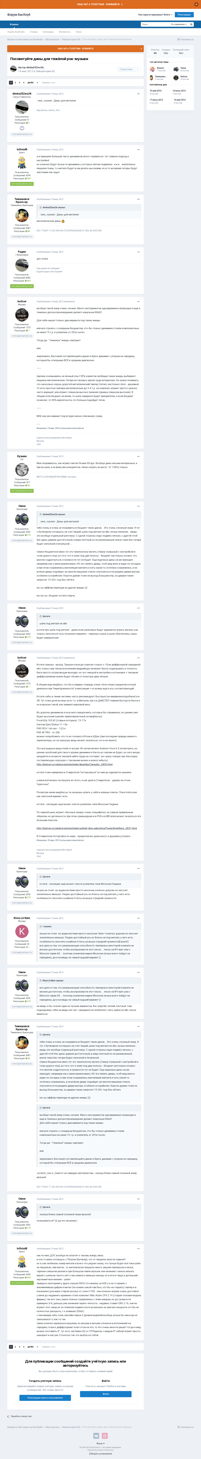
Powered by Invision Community (100, 1450)
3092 (28, 532)
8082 (28, 278)
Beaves (160, 68)
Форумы (14, 24)
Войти (106, 1394)
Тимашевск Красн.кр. (21, 200)
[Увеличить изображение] (63, 220)
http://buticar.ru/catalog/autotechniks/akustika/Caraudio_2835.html (75, 764)
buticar (22, 301)
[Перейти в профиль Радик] (22, 265)
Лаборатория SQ (45, 71)
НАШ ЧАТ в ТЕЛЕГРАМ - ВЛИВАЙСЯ (98, 4)
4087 (28, 228)
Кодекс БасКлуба (16, 32)
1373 (28, 327)
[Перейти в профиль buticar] (22, 314)
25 (28, 944)
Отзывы (34, 32)
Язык (100, 1443)
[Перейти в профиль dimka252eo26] (13, 69)
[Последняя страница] (37, 83)
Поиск (79, 32)
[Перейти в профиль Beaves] (152, 69)
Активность (64, 32)
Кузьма (22, 456)
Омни (22, 506)
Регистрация (184, 15)
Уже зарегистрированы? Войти (154, 15)
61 (28, 120)
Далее (31, 83)
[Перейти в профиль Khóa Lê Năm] (22, 931)
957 (28, 482)
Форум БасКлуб (18, 14)
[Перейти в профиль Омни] (22, 519)
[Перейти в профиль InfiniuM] (22, 162)
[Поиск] (191, 24)
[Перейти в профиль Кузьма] (22, 469)
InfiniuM (22, 149)
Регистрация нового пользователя (45, 1398)
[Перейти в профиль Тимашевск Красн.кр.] (22, 215)
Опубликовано (50, 94)
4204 (28, 175)
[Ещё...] (138, 94)
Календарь (48, 32)
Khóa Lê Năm (22, 918)
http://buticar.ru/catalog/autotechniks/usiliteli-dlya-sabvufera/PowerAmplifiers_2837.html (87, 828)
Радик (22, 251)
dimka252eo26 (35, 67)
